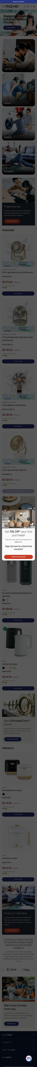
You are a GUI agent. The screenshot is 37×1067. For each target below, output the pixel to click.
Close (30, 508)
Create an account (18, 557)
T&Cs (16, 542)
